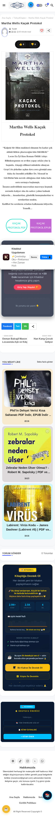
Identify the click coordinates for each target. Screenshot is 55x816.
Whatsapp (25, 327)
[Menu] (4, 5)
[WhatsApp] (42, 761)
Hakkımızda (29, 797)
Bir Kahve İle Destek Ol (29, 667)
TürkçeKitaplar (19, 18)
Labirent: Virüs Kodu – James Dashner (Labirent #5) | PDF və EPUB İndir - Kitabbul (27, 528)
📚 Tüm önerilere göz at (27, 723)
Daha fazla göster (45, 362)
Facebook (7, 326)
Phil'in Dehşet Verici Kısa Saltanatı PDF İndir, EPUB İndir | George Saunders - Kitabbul (27, 413)
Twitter (18, 327)
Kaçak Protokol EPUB (41, 225)
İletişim (42, 797)
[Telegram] (13, 761)
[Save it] (41, 30)
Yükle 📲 (46, 257)
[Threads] (35, 761)
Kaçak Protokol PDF (16, 225)
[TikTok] (20, 761)
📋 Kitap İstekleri (27, 729)
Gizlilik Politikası (27, 803)
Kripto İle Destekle (29, 676)
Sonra (34, 257)
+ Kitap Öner (27, 736)
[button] (39, 5)
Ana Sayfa (6, 18)
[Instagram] (28, 761)
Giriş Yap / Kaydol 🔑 (27, 287)
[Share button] (33, 326)
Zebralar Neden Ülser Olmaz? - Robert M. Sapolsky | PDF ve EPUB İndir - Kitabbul (27, 470)
